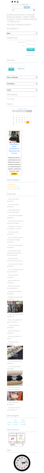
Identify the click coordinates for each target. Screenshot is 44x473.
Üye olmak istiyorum (30, 55)
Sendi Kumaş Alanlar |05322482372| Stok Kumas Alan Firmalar (14, 149)
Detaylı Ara (21, 68)
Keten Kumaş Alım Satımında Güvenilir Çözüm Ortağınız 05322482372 (15, 240)
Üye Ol (13, 4)
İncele (14, 174)
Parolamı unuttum (31, 53)
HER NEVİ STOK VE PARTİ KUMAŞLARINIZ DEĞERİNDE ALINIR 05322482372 (14, 253)
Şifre (23, 45)
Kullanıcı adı (21, 42)
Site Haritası (11, 99)
